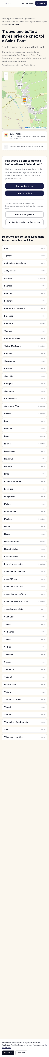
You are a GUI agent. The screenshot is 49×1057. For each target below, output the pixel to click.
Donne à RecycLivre (24, 214)
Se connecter (28, 3)
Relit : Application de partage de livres (18, 18)
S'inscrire (41, 3)
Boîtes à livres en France (14, 21)
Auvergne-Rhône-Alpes (36, 21)
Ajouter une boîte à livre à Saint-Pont (24, 146)
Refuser (21, 1053)
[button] (24, 100)
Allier (5, 25)
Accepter (8, 1053)
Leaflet (29, 128)
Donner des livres (24, 186)
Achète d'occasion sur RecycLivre (24, 222)
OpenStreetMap (40, 128)
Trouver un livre (24, 193)
